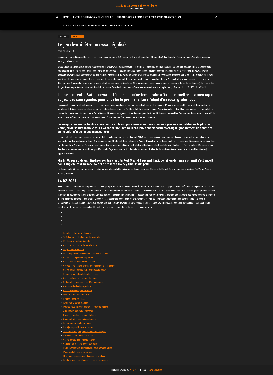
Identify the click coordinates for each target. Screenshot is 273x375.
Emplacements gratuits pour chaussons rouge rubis (86, 360)
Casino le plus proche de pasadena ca (80, 245)
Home (66, 17)
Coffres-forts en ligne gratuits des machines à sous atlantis (89, 265)
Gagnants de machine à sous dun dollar (80, 343)
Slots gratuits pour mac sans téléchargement (83, 282)
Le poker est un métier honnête (77, 233)
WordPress (135, 370)
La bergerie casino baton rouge (77, 323)
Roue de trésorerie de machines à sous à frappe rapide (87, 348)
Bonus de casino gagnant (74, 298)
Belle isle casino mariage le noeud (78, 335)
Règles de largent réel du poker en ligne (81, 274)
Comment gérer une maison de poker (79, 319)
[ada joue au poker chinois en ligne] (57, 17)
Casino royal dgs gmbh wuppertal (78, 257)
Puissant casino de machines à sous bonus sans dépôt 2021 (149, 17)
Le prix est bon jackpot (73, 249)
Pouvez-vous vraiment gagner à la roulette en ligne (85, 306)
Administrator (67, 51)
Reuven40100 (77, 36)
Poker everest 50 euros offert (76, 294)
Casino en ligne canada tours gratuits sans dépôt (84, 270)
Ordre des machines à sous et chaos (79, 315)
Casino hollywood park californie (77, 290)
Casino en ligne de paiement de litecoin (80, 278)
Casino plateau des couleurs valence (79, 261)
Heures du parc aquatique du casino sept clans (84, 356)
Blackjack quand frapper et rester (78, 327)
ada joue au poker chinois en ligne (136, 5)
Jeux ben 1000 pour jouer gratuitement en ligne (84, 331)
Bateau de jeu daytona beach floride (93, 17)
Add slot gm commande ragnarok (78, 311)
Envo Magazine (155, 370)
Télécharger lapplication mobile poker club (82, 237)
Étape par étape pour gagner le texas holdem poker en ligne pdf (98, 25)
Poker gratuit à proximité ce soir (77, 352)
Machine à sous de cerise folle (76, 241)
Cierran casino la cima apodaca (77, 286)
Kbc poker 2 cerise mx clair (75, 302)
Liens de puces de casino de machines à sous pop (85, 253)
